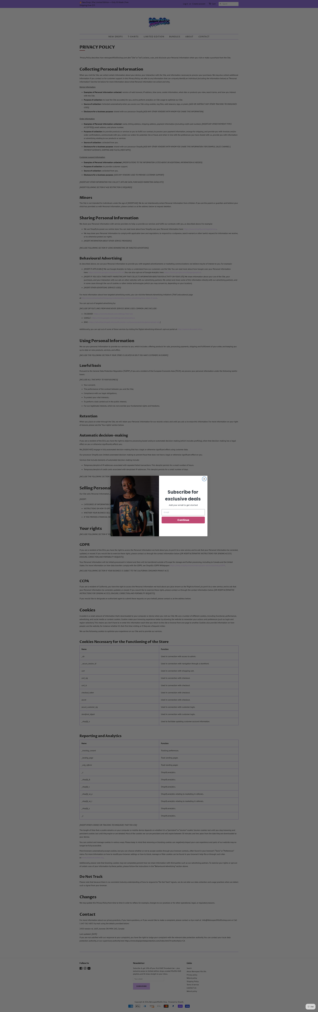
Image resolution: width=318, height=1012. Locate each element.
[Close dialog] (204, 479)
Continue (183, 520)
